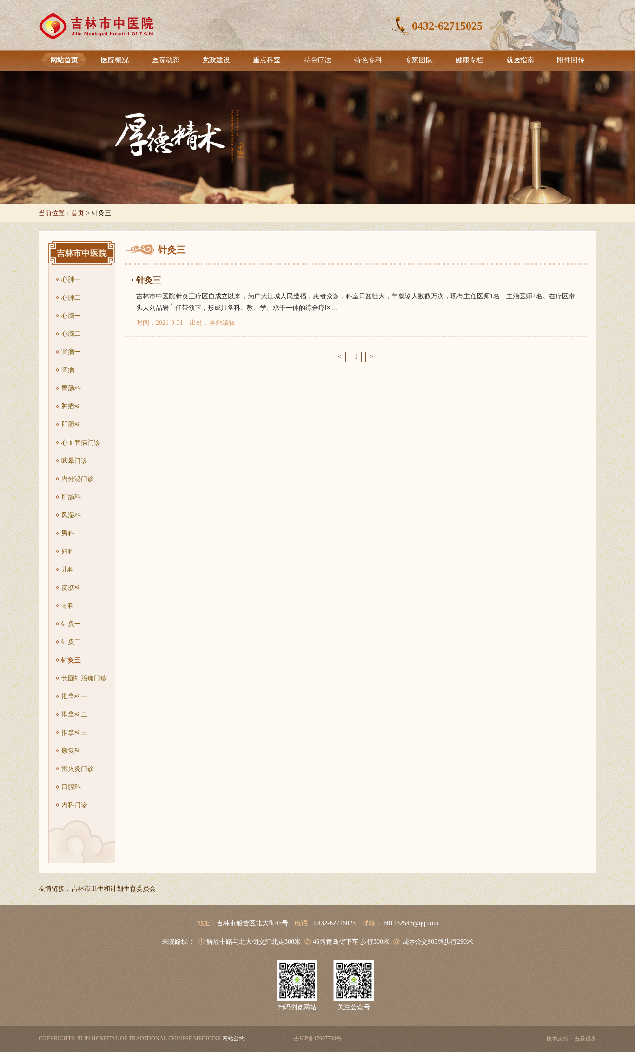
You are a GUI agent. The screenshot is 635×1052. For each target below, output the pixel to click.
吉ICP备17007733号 (318, 1038)
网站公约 (233, 1038)
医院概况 (115, 60)
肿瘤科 (71, 406)
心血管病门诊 (80, 442)
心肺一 (71, 279)
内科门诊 (74, 805)
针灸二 (71, 641)
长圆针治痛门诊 (84, 678)
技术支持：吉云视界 (571, 1038)
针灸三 (71, 660)
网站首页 (64, 60)
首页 (77, 213)
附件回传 (571, 60)
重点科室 (267, 60)
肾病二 (71, 370)
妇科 (67, 551)
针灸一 (71, 623)
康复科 (71, 750)
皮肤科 (71, 587)
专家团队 (419, 60)
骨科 (67, 605)
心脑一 (71, 315)
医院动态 (165, 60)
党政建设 (216, 60)
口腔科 (71, 786)
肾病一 (71, 351)
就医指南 (520, 60)
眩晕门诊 (74, 460)
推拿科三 (74, 732)
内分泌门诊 (77, 478)
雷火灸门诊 (77, 768)
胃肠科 (71, 388)
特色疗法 (317, 60)
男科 (67, 533)
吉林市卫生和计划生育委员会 (113, 888)
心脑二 (71, 333)
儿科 (67, 569)
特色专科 (368, 60)
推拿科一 (74, 696)
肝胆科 (71, 424)
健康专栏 (469, 60)
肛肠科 (71, 496)
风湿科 (71, 515)
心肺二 (71, 297)
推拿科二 (74, 714)
